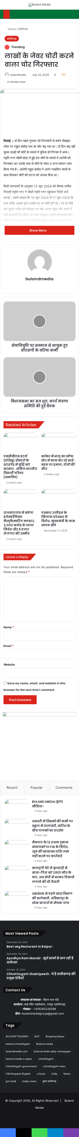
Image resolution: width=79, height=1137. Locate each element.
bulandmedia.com (16, 1051)
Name (9, 627)
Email (9, 646)
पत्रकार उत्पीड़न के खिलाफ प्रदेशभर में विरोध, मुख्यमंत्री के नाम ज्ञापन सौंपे (58, 518)
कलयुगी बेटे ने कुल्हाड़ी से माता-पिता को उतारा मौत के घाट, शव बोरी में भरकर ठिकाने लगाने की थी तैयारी (53, 875)
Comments (64, 787)
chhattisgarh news (54, 1066)
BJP (37, 1036)
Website (9, 664)
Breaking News (55, 1036)
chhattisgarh (46, 1058)
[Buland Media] (39, 5)
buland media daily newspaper (52, 1051)
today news (29, 1081)
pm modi (11, 1081)
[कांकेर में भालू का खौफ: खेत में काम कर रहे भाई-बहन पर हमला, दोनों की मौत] (58, 442)
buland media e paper (19, 1058)
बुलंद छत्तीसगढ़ (49, 1081)
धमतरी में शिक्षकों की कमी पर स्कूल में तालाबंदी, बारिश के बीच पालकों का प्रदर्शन (52, 826)
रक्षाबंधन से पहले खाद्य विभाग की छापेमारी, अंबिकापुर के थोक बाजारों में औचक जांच (52, 898)
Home (11, 29)
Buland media (44, 1043)
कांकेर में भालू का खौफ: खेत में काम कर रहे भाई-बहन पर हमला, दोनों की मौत (58, 462)
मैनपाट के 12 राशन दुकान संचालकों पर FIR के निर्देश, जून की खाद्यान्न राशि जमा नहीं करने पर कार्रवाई (50, 849)
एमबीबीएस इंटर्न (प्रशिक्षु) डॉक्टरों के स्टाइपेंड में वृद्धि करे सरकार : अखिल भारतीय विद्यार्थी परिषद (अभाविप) (20, 466)
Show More (38, 230)
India (54, 1073)
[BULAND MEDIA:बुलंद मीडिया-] (17, 807)
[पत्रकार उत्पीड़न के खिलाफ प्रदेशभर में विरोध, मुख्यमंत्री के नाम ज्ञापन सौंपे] (58, 498)
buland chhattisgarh (18, 1043)
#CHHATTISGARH (17, 1036)
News (66, 1073)
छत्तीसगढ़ (23, 29)
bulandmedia (18, 74)
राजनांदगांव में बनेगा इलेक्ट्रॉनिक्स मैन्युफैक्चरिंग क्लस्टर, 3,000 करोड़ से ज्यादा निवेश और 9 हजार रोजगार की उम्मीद (19, 523)
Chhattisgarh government (21, 1066)
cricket (41, 1073)
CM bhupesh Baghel (18, 1073)
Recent (12, 787)
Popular (37, 787)
